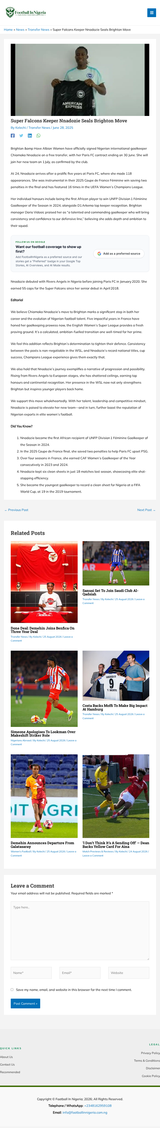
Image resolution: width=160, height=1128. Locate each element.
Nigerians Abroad (21, 740)
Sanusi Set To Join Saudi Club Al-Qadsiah (110, 592)
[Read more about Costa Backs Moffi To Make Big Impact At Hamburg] (116, 675)
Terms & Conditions (147, 1060)
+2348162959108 (98, 1106)
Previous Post (16, 510)
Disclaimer (153, 1068)
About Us (6, 1057)
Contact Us (7, 1064)
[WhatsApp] (38, 135)
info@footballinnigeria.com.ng (85, 1112)
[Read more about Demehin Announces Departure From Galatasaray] (44, 796)
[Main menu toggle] (151, 12)
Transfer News (39, 128)
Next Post (146, 510)
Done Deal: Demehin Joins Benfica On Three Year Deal (43, 630)
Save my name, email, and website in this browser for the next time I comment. (74, 990)
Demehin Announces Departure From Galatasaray (42, 845)
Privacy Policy (150, 1053)
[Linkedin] (30, 135)
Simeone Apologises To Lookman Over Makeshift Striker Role (43, 733)
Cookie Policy (151, 1076)
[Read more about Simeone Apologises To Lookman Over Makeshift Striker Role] (44, 688)
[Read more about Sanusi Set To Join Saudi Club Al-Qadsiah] (116, 563)
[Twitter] (21, 135)
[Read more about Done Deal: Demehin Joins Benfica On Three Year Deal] (44, 582)
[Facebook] (13, 135)
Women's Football (21, 851)
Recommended (10, 1072)
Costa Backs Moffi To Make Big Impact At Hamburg (115, 707)
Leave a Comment (93, 855)
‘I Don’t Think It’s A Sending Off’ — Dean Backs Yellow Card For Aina (116, 845)
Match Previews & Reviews (98, 851)
